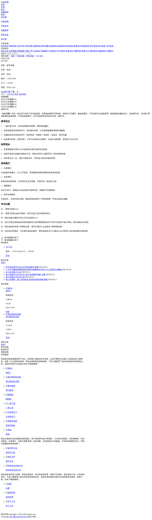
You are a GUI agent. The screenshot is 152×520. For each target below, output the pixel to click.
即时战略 (45, 46)
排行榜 (4, 17)
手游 (3, 7)
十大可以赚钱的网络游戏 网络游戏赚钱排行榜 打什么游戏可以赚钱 (34, 269)
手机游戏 (20, 56)
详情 (8, 256)
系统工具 (29, 51)
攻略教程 (5, 12)
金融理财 (101, 51)
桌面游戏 (61, 46)
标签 (3, 15)
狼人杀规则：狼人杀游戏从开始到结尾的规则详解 (27, 279)
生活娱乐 (37, 51)
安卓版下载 (5, 92)
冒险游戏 (13, 46)
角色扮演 (5, 46)
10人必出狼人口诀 (13, 272)
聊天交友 (5, 51)
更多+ (3, 263)
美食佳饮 (69, 51)
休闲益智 (69, 46)
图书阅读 (93, 51)
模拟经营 (85, 46)
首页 (3, 5)
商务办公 (85, 51)
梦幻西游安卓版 (12, 317)
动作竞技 (21, 46)
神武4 (8, 291)
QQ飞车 (39, 56)
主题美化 (53, 51)
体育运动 (77, 46)
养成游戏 (53, 46)
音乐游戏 (93, 46)
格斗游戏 (101, 46)
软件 (3, 10)
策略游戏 (37, 46)
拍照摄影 (21, 51)
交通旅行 (110, 51)
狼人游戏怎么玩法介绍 (15, 277)
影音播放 (13, 51)
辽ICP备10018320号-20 (18, 517)
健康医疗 (45, 51)
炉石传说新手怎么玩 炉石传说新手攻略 (22, 267)
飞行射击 (110, 46)
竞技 (16, 94)
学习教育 (61, 51)
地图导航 (77, 51)
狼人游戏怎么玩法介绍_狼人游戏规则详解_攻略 (26, 274)
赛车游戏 (29, 46)
